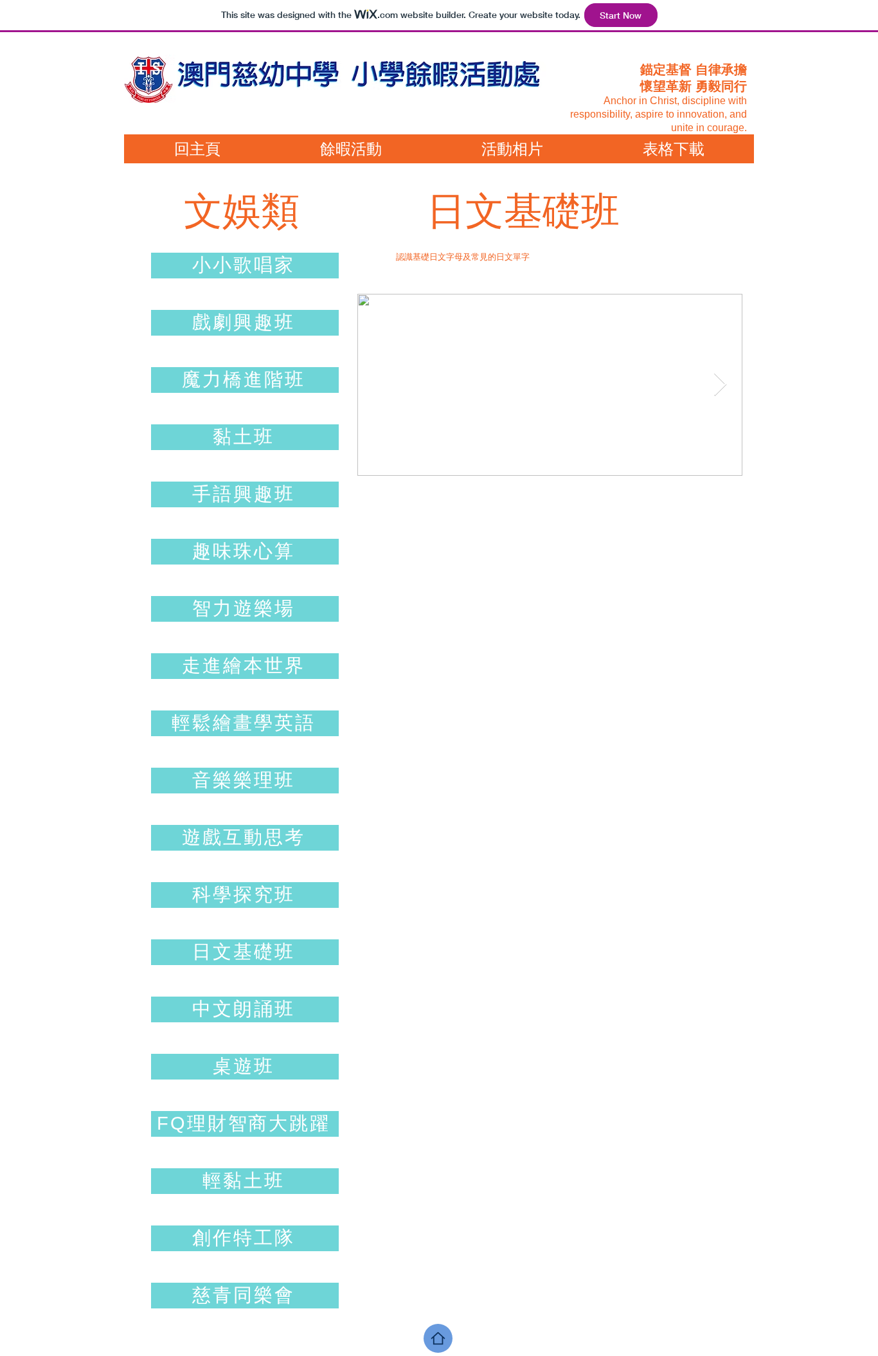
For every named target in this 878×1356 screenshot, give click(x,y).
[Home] (438, 1338)
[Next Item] (720, 384)
